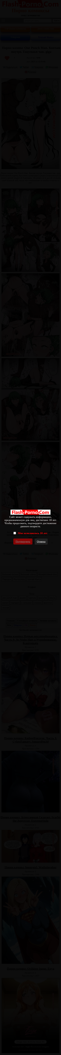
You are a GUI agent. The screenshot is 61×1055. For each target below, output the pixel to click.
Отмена (41, 541)
